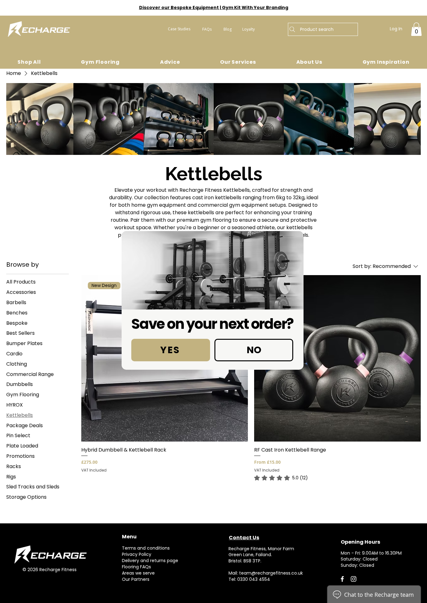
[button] (170, 350)
